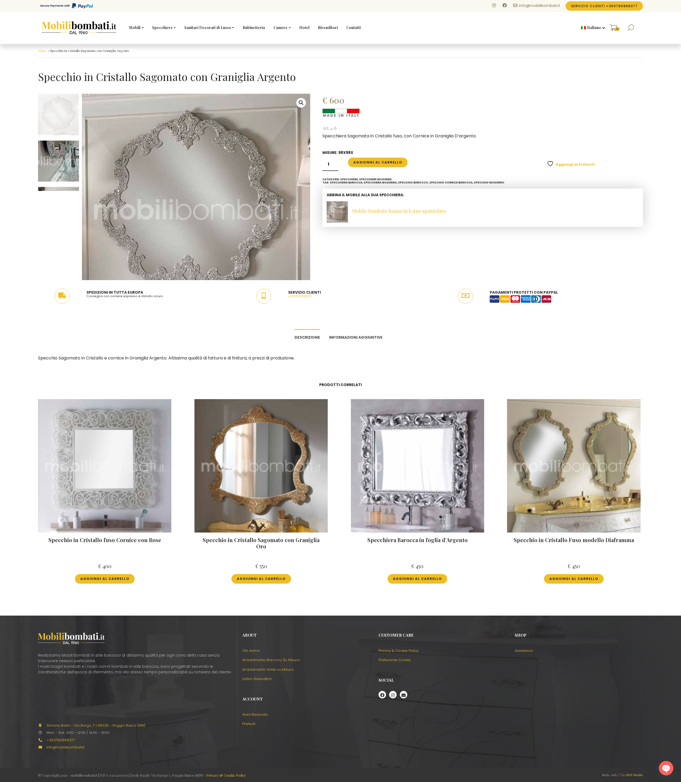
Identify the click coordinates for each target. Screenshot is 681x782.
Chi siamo (251, 650)
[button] (591, 28)
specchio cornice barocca (450, 183)
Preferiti (248, 723)
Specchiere (162, 27)
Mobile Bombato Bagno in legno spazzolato (399, 211)
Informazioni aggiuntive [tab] (356, 337)
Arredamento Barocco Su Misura (271, 659)
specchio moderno (489, 183)
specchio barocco (413, 183)
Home (42, 50)
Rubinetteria (254, 27)
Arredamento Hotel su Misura (267, 669)
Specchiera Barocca (346, 183)
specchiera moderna (380, 183)
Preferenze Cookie (395, 659)
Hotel (304, 27)
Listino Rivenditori (257, 678)
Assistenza (524, 650)
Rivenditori (328, 27)
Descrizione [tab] (307, 337)
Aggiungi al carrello (377, 162)
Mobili (134, 27)
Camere (280, 27)
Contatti (353, 27)
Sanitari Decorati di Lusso (207, 27)
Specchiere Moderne (375, 179)
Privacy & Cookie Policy (398, 650)
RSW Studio (634, 775)
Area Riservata (255, 714)
